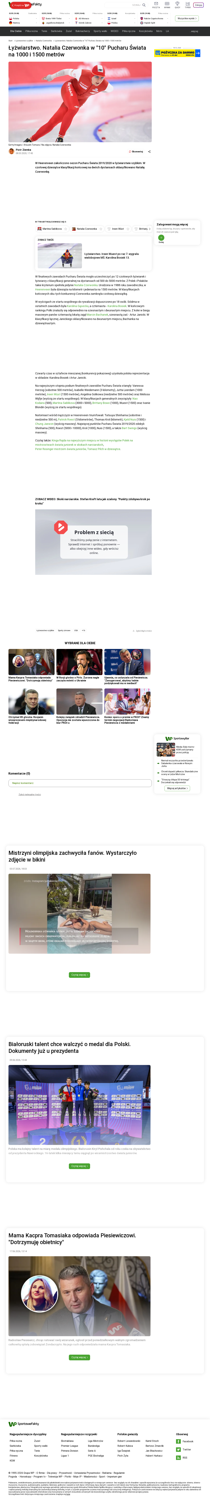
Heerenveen (42, 289)
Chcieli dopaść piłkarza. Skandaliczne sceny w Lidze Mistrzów (179, 772)
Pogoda (12, 1476)
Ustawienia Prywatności (87, 1472)
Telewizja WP (55, 1476)
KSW (12, 1460)
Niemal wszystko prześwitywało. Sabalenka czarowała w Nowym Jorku (177, 763)
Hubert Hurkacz (154, 1455)
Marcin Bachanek (97, 314)
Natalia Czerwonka (44, 41)
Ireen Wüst (53, 394)
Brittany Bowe (101, 402)
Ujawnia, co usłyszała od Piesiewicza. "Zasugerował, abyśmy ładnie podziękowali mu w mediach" (126, 680)
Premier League (69, 1445)
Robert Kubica (125, 1445)
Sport (102, 1476)
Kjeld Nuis (130, 419)
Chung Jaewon (44, 423)
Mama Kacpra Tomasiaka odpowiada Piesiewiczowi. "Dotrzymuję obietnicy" (30, 679)
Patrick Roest (66, 419)
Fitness (14, 1455)
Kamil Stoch (152, 1441)
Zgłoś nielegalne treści (30, 794)
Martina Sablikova (64, 402)
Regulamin (119, 1472)
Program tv (40, 1476)
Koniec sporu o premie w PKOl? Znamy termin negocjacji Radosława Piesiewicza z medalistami (126, 720)
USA (76, 630)
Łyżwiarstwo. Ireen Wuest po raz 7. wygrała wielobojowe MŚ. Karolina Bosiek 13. (111, 255)
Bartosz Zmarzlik (155, 1445)
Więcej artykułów (176, 788)
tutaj (68, 1494)
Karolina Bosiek (117, 306)
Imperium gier (114, 1476)
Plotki (68, 1476)
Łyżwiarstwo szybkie (24, 41)
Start (10, 41)
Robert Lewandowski (128, 1441)
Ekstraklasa (67, 1441)
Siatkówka (56, 31)
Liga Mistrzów (95, 1441)
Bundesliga (94, 1445)
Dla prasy (52, 1472)
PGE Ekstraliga (96, 1455)
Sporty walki (100, 31)
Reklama (106, 1472)
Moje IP (77, 1476)
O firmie (40, 1472)
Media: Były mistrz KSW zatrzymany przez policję (185, 750)
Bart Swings (129, 428)
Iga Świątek (123, 1450)
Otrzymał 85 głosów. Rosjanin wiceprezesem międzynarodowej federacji (27, 720)
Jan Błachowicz (154, 1450)
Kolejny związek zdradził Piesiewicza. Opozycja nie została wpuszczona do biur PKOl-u (78, 720)
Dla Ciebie (16, 31)
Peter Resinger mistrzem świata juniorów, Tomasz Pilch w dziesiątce (77, 449)
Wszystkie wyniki (186, 18)
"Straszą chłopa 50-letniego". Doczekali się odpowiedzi (175, 781)
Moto (159, 31)
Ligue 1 (65, 1455)
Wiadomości (90, 1476)
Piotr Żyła (122, 1455)
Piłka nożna (31, 31)
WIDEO (114, 31)
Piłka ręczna (128, 31)
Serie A (92, 1450)
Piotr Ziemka (23, 149)
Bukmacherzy (82, 31)
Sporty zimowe (64, 630)
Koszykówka (146, 31)
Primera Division (69, 1450)
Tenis (44, 31)
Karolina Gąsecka (78, 306)
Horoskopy (25, 1476)
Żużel (69, 31)
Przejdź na (19, 5)
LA (167, 31)
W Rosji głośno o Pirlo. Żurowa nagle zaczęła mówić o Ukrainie (77, 679)
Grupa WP (29, 1472)
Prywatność (65, 1472)
